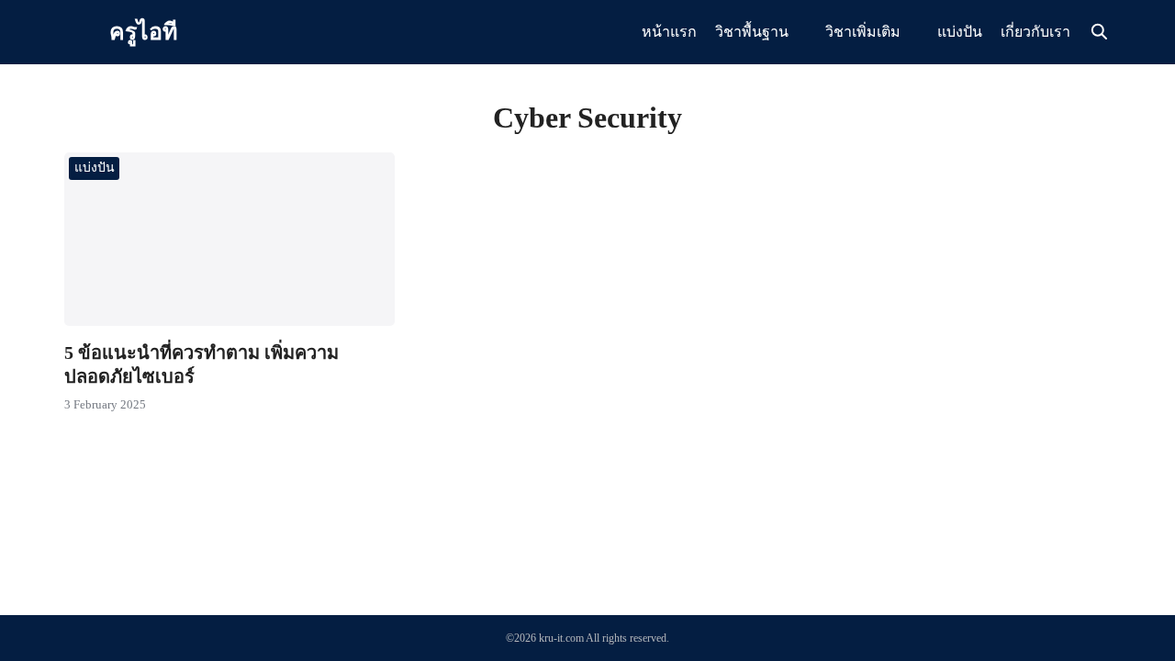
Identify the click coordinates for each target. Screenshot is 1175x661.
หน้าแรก (669, 31)
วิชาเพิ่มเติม (863, 31)
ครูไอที (143, 31)
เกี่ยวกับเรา (1035, 31)
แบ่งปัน (959, 31)
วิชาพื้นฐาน (752, 31)
